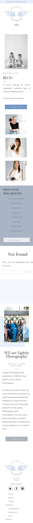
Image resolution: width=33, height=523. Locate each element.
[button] (16, 25)
